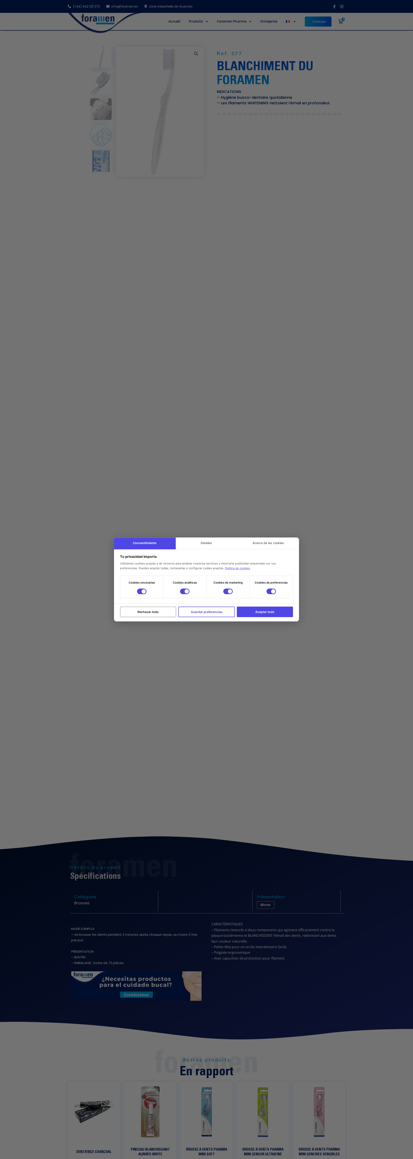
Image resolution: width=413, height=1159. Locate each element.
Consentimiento (145, 543)
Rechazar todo (148, 612)
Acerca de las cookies (268, 543)
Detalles (206, 543)
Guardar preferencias (206, 612)
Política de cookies (237, 568)
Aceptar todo (264, 612)
